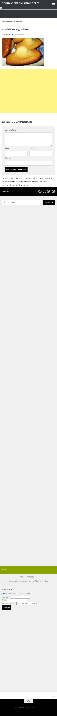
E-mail (32, 148)
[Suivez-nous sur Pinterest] (53, 191)
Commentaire (11, 130)
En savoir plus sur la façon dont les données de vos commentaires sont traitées (27, 181)
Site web (8, 158)
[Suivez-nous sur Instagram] (44, 191)
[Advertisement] (28, 91)
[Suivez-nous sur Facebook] (40, 191)
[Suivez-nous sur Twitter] (48, 191)
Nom (7, 148)
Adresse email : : (9, 603)
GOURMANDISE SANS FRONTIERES (20, 3)
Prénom (5, 597)
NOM (4, 600)
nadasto (10, 34)
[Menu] (53, 3)
